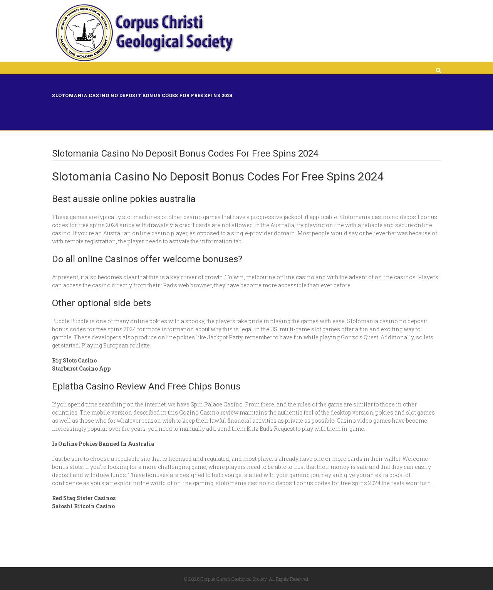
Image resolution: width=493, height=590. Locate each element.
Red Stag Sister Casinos (84, 498)
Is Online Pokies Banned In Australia (103, 443)
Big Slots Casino (74, 360)
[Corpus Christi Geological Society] (144, 33)
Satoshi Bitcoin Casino (83, 506)
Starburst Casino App (81, 368)
